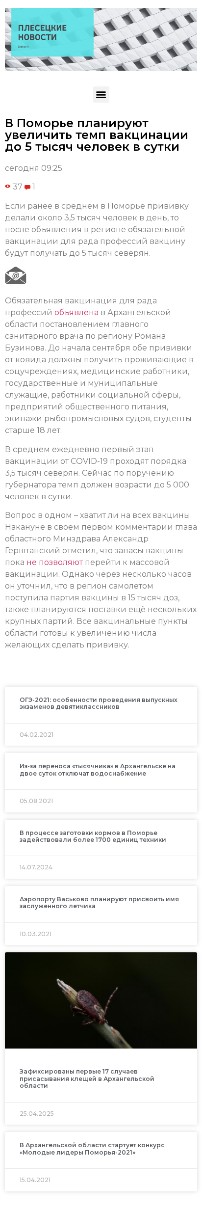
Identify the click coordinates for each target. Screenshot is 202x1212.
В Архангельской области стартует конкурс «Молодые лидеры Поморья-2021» (92, 1148)
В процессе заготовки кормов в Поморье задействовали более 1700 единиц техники (93, 836)
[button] (101, 94)
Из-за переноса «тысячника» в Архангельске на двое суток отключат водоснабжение (98, 769)
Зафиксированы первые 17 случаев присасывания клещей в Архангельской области (87, 1078)
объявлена (76, 312)
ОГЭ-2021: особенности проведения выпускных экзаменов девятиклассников (98, 703)
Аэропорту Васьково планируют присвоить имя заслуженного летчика (99, 902)
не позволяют (54, 562)
